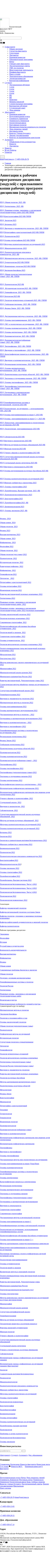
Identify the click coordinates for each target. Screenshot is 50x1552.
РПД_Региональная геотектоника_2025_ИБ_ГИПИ (20, 364)
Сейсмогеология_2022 (9, 810)
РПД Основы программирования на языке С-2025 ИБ (21, 415)
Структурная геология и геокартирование (16, 1042)
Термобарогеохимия (8, 1316)
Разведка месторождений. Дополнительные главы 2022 (22, 681)
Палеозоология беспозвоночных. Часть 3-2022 (18, 892)
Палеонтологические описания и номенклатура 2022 (21, 856)
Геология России (6, 986)
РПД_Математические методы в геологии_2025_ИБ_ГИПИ (24, 258)
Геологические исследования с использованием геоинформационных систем (19, 1231)
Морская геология (7, 1332)
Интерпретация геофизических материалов (17, 1144)
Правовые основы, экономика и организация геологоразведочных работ (18, 995)
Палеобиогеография (8, 1410)
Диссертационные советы (19, 66)
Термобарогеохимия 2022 (10, 695)
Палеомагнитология (8, 1126)
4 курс (11, 93)
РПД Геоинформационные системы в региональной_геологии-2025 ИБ (15, 404)
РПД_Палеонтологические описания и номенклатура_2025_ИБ (15, 253)
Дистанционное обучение (19, 85)
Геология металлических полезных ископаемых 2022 (21, 644)
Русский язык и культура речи (12, 946)
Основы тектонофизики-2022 (11, 768)
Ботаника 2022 (6, 832)
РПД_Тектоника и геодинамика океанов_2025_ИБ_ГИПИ (23, 378)
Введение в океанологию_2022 (12, 806)
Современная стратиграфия (11, 1214)
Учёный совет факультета (19, 64)
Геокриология (5, 1118)
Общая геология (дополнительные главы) (16, 1026)
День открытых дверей (18, 129)
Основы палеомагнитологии (11, 1168)
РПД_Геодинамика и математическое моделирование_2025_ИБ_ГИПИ (15, 393)
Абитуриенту (10, 112)
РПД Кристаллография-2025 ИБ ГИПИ (15, 216)
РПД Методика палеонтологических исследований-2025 (22, 244)
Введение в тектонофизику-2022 (13, 726)
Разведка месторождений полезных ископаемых (19, 1074)
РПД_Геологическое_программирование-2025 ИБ (20, 429)
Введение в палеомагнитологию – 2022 (15, 722)
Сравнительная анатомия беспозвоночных (17, 1374)
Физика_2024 (5, 519)
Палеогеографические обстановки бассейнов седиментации (24, 1236)
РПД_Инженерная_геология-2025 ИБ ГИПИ (18, 266)
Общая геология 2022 (9, 550)
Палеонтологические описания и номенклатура (19, 1386)
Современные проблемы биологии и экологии (18, 970)
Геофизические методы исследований (15, 1034)
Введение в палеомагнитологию (13, 1134)
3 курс (11, 91)
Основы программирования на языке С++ (16, 1240)
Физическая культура (8, 1000)
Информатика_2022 (8, 570)
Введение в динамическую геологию (15, 1070)
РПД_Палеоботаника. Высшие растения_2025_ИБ (20, 491)
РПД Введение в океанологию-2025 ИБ (16, 441)
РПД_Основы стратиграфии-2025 (13, 487)
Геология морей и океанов (10, 1268)
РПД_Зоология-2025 (8, 220)
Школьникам (18, 1486)
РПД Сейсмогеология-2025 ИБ (12, 437)
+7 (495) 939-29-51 (7, 1515)
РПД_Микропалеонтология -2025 (13, 248)
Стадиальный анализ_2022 (10, 802)
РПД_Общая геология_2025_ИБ (13, 202)
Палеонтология (6, 1030)
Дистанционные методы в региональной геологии (20, 1218)
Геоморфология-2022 (8, 574)
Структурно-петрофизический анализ (15, 1312)
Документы (13, 55)
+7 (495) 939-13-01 (7, 1506)
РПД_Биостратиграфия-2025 (11, 499)
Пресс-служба (14, 74)
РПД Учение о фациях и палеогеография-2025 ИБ (20, 453)
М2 (10, 97)
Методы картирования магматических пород (18, 1082)
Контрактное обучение (18, 106)
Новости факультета (28, 1464)
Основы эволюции (7, 1442)
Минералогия (5, 1102)
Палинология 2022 (7, 852)
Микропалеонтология (8, 1382)
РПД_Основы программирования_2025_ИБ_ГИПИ (20, 320)
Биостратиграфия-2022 (9, 860)
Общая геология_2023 (9, 527)
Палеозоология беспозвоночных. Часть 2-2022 (18, 888)
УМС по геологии (16, 68)
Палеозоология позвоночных (11, 1402)
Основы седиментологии (10, 1264)
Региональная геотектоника (11, 1186)
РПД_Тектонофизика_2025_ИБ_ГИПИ (15, 346)
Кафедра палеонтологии (9, 926)
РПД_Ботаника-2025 (8, 224)
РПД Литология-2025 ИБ (10, 296)
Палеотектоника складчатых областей (15, 1086)
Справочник (5, 1464)
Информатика (5, 958)
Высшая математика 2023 (10, 534)
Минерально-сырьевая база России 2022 (16, 677)
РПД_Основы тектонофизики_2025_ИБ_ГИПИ (19, 382)
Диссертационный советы (31, 1484)
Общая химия (5, 966)
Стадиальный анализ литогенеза (13, 1346)
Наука (11, 62)
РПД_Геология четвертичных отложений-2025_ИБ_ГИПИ (23, 300)
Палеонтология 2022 (8, 558)
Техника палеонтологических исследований (17, 1422)
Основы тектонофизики (9, 1156)
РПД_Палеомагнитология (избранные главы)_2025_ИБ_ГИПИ (15, 341)
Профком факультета (17, 72)
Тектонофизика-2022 (8, 764)
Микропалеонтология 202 (10, 864)
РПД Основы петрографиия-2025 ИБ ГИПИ (17, 240)
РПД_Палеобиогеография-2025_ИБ (14, 503)
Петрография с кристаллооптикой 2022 (15, 582)
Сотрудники (14, 53)
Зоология (3, 1370)
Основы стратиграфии (9, 1398)
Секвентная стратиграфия (10, 1210)
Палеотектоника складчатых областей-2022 (17, 749)
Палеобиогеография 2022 (10, 876)
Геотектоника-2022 (7, 598)
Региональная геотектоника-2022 (13, 737)
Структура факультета (18, 51)
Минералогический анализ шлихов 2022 (16, 673)
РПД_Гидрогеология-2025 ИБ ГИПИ (14, 262)
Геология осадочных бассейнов (12, 1078)
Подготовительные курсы (19, 116)
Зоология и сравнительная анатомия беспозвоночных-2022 (23, 840)
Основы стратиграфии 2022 (11, 872)
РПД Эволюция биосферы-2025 (12, 270)
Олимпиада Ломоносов (18, 119)
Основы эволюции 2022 (9, 868)
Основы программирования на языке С (15, 1222)
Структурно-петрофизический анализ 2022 (17, 691)
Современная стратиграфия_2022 (13, 622)
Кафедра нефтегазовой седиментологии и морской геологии (24, 922)
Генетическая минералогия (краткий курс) (17, 1290)
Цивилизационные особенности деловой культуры (20, 1004)
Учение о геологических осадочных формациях (19, 1350)
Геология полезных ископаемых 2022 (15, 618)
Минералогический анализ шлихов (14, 1308)
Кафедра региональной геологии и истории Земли (20, 912)
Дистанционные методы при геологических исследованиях (23, 1160)
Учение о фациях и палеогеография (14, 1336)
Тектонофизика (6, 1148)
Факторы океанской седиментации (14, 1328)
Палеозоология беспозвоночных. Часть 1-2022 (18, 884)
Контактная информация (19, 81)
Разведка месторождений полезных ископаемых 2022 (21, 594)
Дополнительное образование (21, 76)
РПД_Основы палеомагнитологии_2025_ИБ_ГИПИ (21, 328)
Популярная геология (17, 125)
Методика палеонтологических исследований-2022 (20, 824)
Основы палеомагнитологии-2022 (13, 756)
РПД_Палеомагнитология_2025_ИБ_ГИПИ (17, 336)
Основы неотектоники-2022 (11, 780)
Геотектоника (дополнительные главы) (15, 1062)
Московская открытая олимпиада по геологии (27, 127)
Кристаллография (7, 1098)
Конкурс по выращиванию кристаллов (24, 138)
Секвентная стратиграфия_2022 (12, 636)
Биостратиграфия (7, 1406)
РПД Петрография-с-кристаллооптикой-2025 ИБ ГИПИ (22, 232)
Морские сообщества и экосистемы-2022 (16, 844)
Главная (8, 163)
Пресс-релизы (5, 1488)
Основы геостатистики (9, 1294)
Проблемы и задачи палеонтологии (14, 1434)
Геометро (8, 152)
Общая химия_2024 (7, 523)
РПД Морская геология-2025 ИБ (13, 449)
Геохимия (4, 1110)
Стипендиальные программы (21, 104)
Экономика (4, 934)
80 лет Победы (10, 150)
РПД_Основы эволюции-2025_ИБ (13, 511)
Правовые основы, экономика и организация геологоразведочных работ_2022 (18, 603)
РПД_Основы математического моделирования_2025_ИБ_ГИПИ (13, 369)
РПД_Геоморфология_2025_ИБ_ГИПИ (15, 292)
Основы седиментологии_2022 (12, 640)
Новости (12, 144)
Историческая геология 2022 (11, 562)
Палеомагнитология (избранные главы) (15, 1130)
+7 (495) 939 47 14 (7, 1525)
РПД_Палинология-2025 (10, 236)
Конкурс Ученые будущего (20, 133)
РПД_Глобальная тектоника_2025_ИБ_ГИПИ (18, 304)
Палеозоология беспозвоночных (13, 1438)
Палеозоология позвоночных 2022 (13, 900)
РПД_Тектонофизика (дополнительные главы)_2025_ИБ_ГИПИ (15, 387)
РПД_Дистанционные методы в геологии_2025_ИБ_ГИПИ (23, 316)
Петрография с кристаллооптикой (13, 1106)
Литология (4, 1046)
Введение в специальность (10, 1206)
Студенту (8, 83)
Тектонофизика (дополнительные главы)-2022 (18, 772)
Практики (13, 100)
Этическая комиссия (17, 78)
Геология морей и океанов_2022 (13, 632)
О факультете (10, 47)
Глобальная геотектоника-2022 (12, 745)
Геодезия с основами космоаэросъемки (15, 978)
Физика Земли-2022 (8, 741)
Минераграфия (6, 1304)
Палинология (5, 1378)
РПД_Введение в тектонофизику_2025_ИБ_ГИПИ (20, 350)
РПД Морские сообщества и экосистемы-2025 (18, 483)
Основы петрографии (8, 1418)
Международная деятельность (21, 70)
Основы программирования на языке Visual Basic (19, 1164)
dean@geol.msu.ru (7, 159)
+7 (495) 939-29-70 (21, 159)
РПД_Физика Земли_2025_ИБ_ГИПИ (15, 308)
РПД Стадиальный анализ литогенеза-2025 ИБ (18, 463)
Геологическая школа (17, 123)
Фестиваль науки (16, 131)
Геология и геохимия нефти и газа (13, 1018)
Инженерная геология (9, 1122)
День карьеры (14, 110)
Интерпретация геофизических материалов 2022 (19, 788)
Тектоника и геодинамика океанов (14, 1194)
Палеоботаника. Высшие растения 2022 (16, 880)
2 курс (11, 89)
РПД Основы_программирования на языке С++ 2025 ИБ (22, 419)
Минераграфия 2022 (8, 669)
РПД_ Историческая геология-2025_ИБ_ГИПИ (19, 288)
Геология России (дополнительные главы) (16, 1066)
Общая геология (6, 974)
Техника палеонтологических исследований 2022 (19, 828)
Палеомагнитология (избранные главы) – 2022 (18, 760)
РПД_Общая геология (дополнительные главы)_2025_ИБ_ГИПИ (16, 275)
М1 (10, 95)
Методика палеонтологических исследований (18, 1394)
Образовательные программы (21, 59)
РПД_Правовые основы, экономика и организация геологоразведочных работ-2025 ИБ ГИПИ (20, 211)
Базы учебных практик (36, 1482)
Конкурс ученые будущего (10, 1484)
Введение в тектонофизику (11, 1152)
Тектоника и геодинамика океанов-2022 (16, 776)
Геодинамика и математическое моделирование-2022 (21, 719)
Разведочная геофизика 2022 (11, 566)
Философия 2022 (6, 546)
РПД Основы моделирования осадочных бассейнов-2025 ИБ (24, 471)
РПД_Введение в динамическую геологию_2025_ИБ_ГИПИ (24, 228)
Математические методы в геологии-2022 (16, 703)
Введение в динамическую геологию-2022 (17, 699)
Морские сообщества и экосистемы (14, 1390)
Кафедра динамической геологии (13, 908)
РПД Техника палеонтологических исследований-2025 (22, 479)
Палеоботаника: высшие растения (13, 1426)
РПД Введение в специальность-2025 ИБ (16, 467)
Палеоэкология (6, 1430)
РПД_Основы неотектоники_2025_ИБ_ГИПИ (18, 332)
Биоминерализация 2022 (9, 848)
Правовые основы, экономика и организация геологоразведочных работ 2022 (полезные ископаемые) (22, 609)
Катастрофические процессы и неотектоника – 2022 (20, 784)
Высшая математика (8, 954)
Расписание (15, 1464)
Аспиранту (9, 140)
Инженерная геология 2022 (11, 590)
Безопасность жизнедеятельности (13, 950)
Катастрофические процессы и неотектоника (18, 1182)
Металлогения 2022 (8, 655)
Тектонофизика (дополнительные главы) (16, 1198)
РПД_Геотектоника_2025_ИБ (11, 206)
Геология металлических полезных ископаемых (19, 1058)
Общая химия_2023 (7, 538)
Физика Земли (5, 1094)
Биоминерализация (7, 1414)
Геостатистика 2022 (8, 659)
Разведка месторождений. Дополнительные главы (20, 1282)
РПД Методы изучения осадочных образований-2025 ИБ (22, 445)
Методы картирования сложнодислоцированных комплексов (24, 1244)
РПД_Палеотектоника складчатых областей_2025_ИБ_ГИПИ (24, 374)
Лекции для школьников (19, 135)
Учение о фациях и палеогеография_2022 (16, 798)
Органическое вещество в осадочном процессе (18, 1324)
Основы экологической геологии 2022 (15, 614)
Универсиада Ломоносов (19, 121)
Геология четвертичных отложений (14, 1054)
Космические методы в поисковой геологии (17, 1272)
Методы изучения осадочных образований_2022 (19, 820)
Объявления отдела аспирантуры (22, 142)
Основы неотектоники (9, 1178)
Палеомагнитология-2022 (10, 752)
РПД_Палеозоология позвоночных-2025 (16, 495)
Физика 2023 (5, 531)
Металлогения (5, 1090)
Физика (3, 962)
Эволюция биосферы (8, 1014)
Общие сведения (16, 49)
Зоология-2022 (6, 836)
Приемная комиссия (17, 57)
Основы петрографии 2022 (10, 586)
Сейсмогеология (6, 1354)
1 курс (11, 87)
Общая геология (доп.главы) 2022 (13, 554)
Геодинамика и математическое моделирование (19, 1202)
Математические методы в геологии (14, 1010)
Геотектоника (5, 990)
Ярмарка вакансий (16, 102)
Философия (4, 938)
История (3, 942)
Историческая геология (9, 1038)
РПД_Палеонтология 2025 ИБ (12, 284)
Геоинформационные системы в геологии (16, 982)
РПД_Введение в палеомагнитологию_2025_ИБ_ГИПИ (22, 360)
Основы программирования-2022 (13, 707)
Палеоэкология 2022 (8, 896)
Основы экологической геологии (13, 1022)
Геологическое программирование (13, 1260)
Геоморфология (6, 1050)
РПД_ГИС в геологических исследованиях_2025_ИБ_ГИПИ (24, 324)
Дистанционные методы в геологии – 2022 (17, 715)
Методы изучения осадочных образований (17, 1320)
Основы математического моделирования (16, 1190)
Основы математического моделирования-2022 (18, 711)
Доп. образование (35, 1455)
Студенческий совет (17, 108)
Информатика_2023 (8, 542)
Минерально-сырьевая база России (14, 1286)
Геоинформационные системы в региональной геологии (22, 1226)
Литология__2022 (7, 578)
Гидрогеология (6, 1114)
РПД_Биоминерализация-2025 (12, 507)
